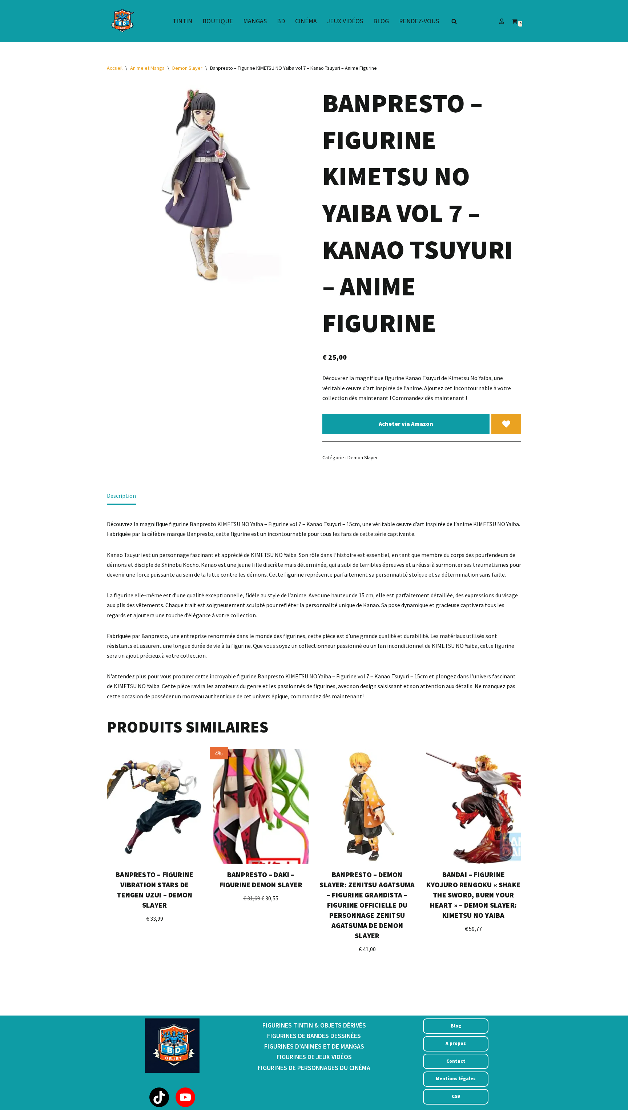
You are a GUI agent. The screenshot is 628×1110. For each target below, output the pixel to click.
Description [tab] (121, 495)
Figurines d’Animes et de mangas (314, 1046)
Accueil (114, 68)
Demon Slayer (187, 68)
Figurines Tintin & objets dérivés (314, 1025)
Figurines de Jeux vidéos (314, 1057)
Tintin (182, 21)
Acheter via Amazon (406, 423)
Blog (381, 21)
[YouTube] (185, 1097)
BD (281, 21)
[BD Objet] (121, 21)
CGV (456, 1096)
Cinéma (306, 21)
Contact (456, 1061)
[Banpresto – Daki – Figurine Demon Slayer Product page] (261, 806)
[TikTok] (159, 1097)
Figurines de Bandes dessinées (314, 1036)
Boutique (217, 21)
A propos (456, 1043)
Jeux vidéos (345, 21)
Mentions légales (456, 1078)
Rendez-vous (419, 21)
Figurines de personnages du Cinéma (314, 1068)
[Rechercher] (454, 21)
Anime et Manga (147, 68)
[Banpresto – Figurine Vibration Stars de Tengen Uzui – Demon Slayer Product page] (154, 806)
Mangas (255, 21)
